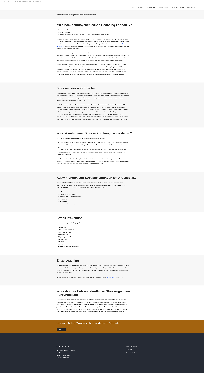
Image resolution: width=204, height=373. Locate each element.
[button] (61, 329)
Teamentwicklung (150, 7)
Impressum (129, 349)
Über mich (175, 7)
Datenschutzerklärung (132, 346)
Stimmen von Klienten (132, 352)
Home (133, 7)
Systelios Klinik (110, 277)
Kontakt (182, 7)
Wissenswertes (191, 7)
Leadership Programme (163, 7)
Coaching (140, 7)
